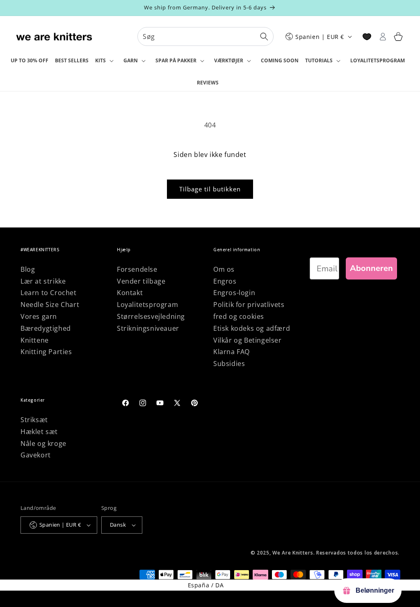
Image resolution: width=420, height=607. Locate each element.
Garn (130, 60)
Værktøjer (228, 60)
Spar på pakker (175, 60)
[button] (106, 61)
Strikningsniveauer (148, 328)
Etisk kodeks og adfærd (251, 328)
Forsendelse (137, 269)
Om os (224, 269)
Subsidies (229, 363)
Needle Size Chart (50, 304)
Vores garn (39, 316)
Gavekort (36, 454)
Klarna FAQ (231, 351)
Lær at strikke (43, 281)
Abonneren (371, 268)
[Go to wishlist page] (367, 37)
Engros (225, 281)
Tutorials (319, 60)
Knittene (35, 340)
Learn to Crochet (49, 292)
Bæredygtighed (46, 328)
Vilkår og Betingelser (247, 340)
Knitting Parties (46, 351)
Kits (100, 60)
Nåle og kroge (43, 443)
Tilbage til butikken (210, 189)
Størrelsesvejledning (151, 316)
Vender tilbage (141, 281)
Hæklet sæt (39, 431)
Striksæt (34, 419)
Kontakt (130, 292)
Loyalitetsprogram (147, 304)
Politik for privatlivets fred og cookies (248, 310)
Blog (28, 269)
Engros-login (234, 292)
